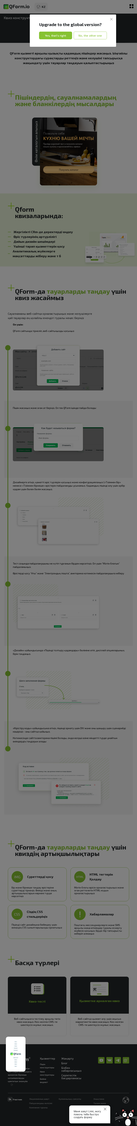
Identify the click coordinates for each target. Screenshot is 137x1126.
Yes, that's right (55, 35)
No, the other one (90, 35)
